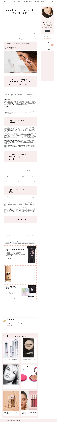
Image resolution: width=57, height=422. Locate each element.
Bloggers (47, 54)
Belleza (47, 52)
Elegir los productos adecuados (11, 44)
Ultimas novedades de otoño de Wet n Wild (29, 360)
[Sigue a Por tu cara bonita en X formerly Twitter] (8, 325)
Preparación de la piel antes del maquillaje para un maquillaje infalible (18, 43)
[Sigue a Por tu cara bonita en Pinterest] (11, 325)
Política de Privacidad (49, 420)
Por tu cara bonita (10, 319)
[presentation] (11, 348)
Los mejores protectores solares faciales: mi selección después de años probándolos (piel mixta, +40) (10, 329)
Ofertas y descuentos (28, 1)
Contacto (42, 1)
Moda (22, 1)
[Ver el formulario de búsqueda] (52, 1)
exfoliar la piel (12, 101)
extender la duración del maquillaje (26, 111)
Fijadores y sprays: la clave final (11, 47)
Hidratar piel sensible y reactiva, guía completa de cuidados (30, 329)
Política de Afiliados (28, 420)
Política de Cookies (36, 420)
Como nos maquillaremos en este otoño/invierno (10, 386)
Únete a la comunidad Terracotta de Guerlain (28, 386)
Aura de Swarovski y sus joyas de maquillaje (10, 360)
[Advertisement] (20, 26)
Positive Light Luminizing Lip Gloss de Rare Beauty (29, 413)
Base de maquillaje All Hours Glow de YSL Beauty (11, 413)
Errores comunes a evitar (10, 48)
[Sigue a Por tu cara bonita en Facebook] (7, 325)
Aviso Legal (42, 420)
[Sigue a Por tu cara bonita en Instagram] (9, 325)
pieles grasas (13, 110)
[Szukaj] (52, 45)
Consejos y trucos (36, 1)
